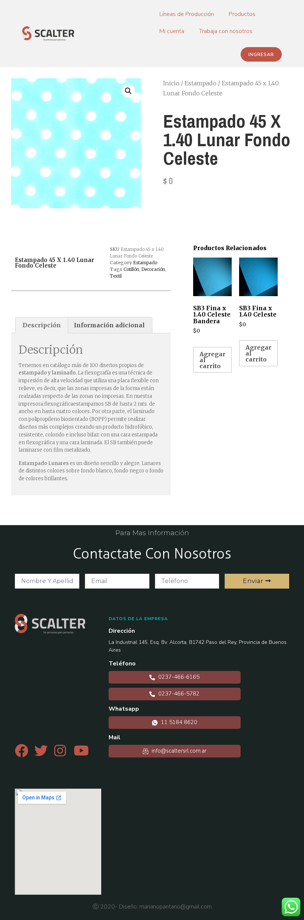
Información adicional (109, 325)
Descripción (42, 325)
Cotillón (131, 269)
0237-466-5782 (178, 693)
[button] (261, 54)
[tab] (41, 325)
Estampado (201, 83)
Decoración (153, 269)
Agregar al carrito (212, 360)
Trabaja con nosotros (225, 31)
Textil (116, 276)
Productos (242, 14)
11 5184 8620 (178, 722)
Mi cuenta (171, 31)
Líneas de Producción (186, 14)
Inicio (171, 83)
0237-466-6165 (178, 677)
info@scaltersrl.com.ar (178, 750)
